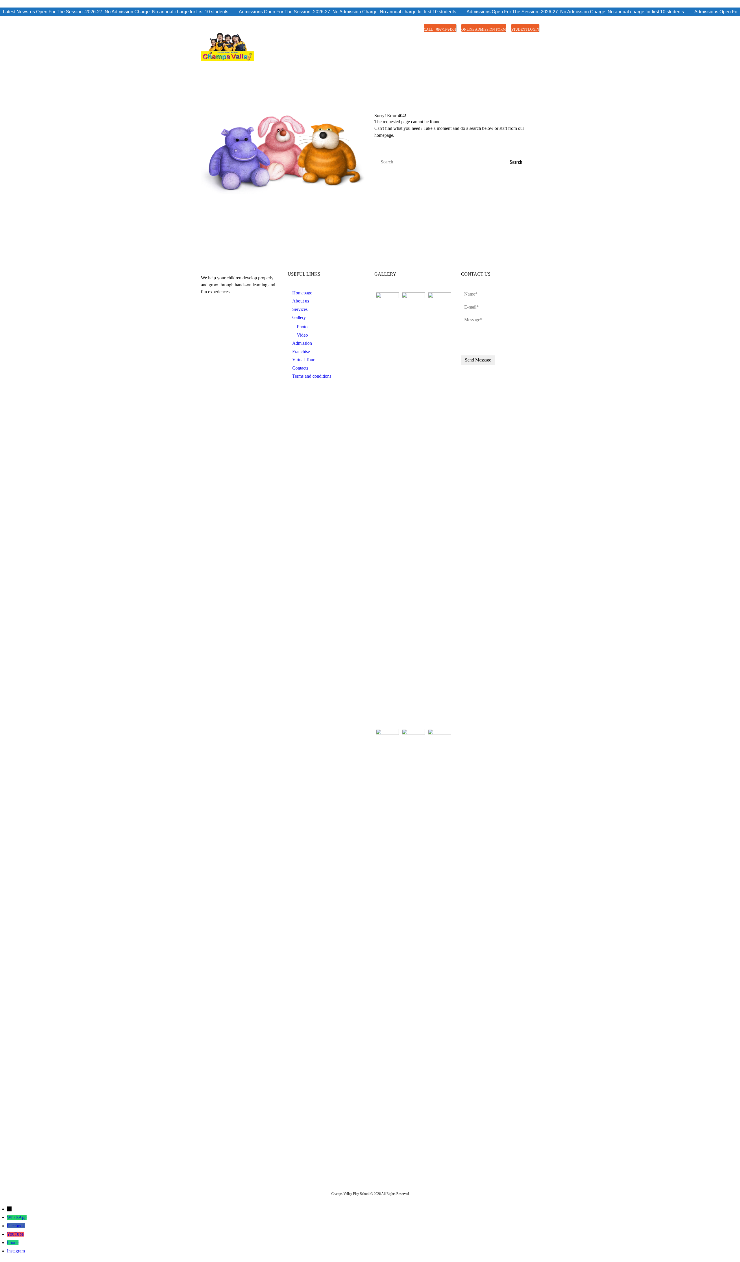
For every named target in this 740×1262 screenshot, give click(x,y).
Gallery (299, 317)
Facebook (16, 1225)
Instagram (16, 1250)
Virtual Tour (303, 359)
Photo (302, 326)
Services (300, 309)
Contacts (300, 368)
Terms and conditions (311, 376)
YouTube (15, 1234)
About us (300, 300)
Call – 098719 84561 (440, 29)
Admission (302, 343)
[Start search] (520, 162)
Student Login (525, 29)
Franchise (301, 351)
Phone (12, 1242)
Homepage (302, 292)
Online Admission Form (483, 29)
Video (302, 335)
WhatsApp (17, 1217)
